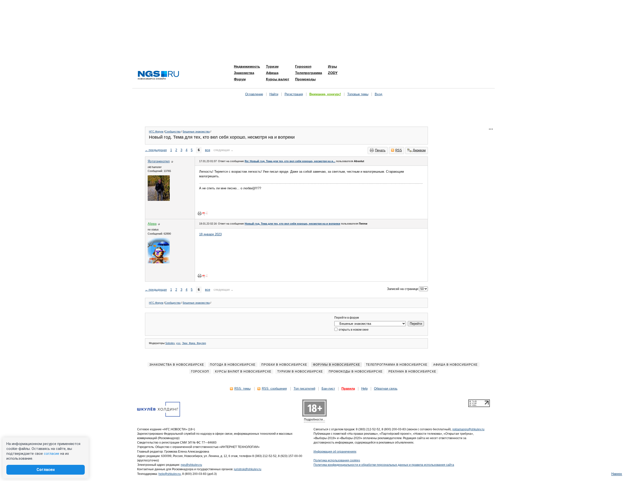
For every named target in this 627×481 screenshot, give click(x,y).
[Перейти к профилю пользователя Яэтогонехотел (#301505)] (159, 200)
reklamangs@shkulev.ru (468, 429)
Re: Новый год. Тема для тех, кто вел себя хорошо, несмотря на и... (290, 161)
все (207, 150)
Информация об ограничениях (335, 451)
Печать (380, 150)
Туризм (272, 66)
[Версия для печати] (200, 213)
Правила (348, 388)
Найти (273, 94)
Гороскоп (303, 66)
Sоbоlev (170, 343)
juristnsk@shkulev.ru (247, 469)
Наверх (616, 474)
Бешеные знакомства (196, 131)
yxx (178, 343)
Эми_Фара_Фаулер (194, 343)
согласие (51, 453)
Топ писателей (304, 388)
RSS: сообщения (274, 388)
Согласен (45, 469)
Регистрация (294, 94)
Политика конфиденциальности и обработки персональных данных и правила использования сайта (384, 465)
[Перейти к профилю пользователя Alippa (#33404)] (159, 262)
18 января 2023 (210, 234)
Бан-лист (328, 388)
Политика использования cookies (337, 460)
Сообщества (173, 131)
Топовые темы (357, 94)
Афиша (272, 73)
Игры (332, 66)
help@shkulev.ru (169, 474)
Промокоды (305, 79)
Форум (240, 79)
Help (364, 388)
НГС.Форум (156, 131)
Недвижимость (247, 66)
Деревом (419, 150)
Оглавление (254, 94)
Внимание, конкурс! (325, 94)
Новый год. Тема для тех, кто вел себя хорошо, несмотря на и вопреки (292, 223)
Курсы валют (277, 79)
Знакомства (244, 73)
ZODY (333, 73)
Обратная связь (386, 388)
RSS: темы (242, 388)
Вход (378, 94)
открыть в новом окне (353, 329)
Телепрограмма (308, 73)
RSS (398, 150)
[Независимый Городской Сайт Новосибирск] (158, 75)
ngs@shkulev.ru (191, 465)
